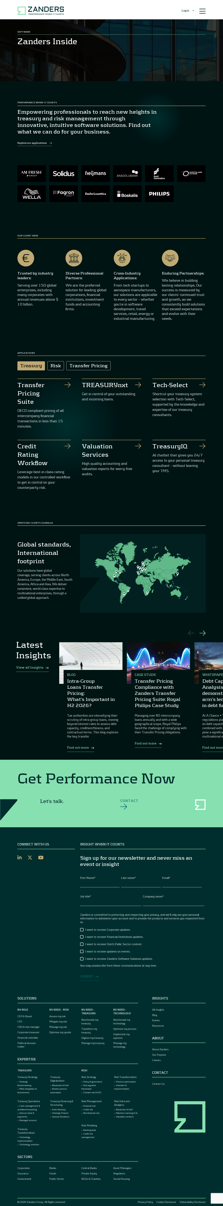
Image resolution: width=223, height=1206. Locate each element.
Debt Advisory (59, 1109)
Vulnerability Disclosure (193, 1201)
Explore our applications (32, 142)
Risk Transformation (125, 1076)
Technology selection (29, 1144)
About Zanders (160, 1049)
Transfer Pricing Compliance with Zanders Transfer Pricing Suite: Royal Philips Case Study (157, 693)
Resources (158, 1025)
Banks (52, 1167)
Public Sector (56, 1178)
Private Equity (89, 1173)
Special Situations (60, 1116)
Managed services (28, 1120)
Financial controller (27, 1037)
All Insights (158, 1009)
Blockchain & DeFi (60, 1085)
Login (185, 10)
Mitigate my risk (58, 1021)
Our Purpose (159, 1054)
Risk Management (91, 1101)
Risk (84, 1070)
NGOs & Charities (91, 1178)
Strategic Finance (60, 1113)
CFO (19, 1021)
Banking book (89, 1130)
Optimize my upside (60, 1032)
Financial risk (89, 1106)
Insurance (23, 1173)
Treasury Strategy (27, 1076)
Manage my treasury (92, 1043)
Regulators (119, 1173)
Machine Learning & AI (126, 1113)
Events (156, 1020)
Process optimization (126, 1081)
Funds (52, 1173)
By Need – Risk (59, 1009)
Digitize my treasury (92, 1037)
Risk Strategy (88, 1076)
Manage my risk (58, 1026)
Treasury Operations (28, 1101)
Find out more (78, 747)
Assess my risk (57, 1016)
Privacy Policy (145, 1201)
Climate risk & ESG (92, 1092)
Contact (129, 801)
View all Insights (30, 667)
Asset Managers (122, 1167)
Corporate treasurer (28, 1032)
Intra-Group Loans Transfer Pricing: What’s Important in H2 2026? (91, 693)
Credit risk (88, 1109)
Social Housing (121, 1178)
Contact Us (158, 1083)
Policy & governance (92, 1081)
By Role (22, 1009)
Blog (154, 1014)
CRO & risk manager (28, 1026)
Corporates (23, 1167)
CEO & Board (24, 1016)
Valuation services (125, 1116)
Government (24, 1178)
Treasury (24, 1070)
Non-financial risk (91, 1113)
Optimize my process (124, 1028)
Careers (156, 1060)
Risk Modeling (89, 1125)
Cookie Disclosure (166, 1201)
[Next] (202, 633)
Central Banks (89, 1167)
